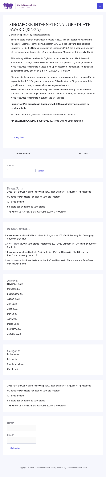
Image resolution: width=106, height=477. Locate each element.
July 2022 (12, 304)
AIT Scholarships (15, 201)
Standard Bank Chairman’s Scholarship (26, 206)
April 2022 (12, 319)
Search (10, 165)
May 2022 (12, 314)
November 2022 (15, 284)
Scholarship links (19, 34)
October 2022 (13, 289)
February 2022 (14, 329)
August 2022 (13, 299)
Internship (12, 359)
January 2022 (14, 334)
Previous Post (22, 154)
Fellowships (13, 354)
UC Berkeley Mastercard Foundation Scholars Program (33, 196)
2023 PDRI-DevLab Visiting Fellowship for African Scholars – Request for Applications (49, 191)
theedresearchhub (16, 235)
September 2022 (15, 294)
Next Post (85, 154)
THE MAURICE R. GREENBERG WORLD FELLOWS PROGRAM (36, 211)
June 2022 (12, 309)
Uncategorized (14, 369)
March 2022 (13, 324)
